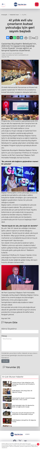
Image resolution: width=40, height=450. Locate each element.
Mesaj (4, 336)
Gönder (5, 361)
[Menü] (37, 4)
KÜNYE (27, 434)
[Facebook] (14, 441)
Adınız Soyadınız (9, 329)
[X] (20, 441)
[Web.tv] (25, 441)
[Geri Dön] (3, 4)
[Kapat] (38, 444)
